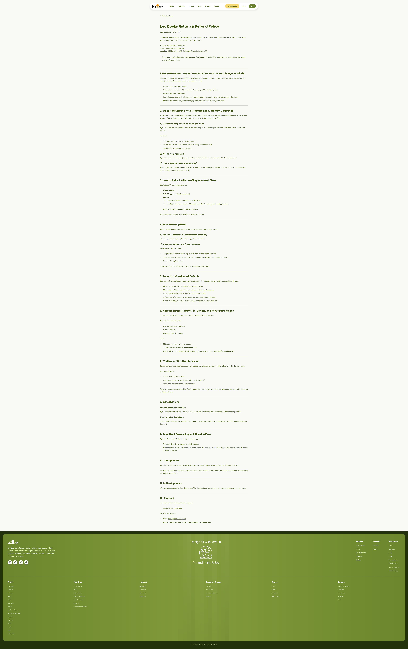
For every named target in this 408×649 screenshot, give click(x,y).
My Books (181, 6)
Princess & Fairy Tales (14, 613)
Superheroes (11, 617)
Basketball (275, 593)
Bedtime (76, 603)
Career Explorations (344, 586)
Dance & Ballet (78, 593)
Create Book (232, 6)
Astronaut (341, 596)
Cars (9, 630)
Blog (199, 6)
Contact (375, 549)
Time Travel (11, 634)
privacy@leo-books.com (175, 48)
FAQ (390, 553)
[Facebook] (15, 562)
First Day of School (211, 593)
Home (171, 6)
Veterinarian (341, 593)
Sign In (244, 6)
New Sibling (209, 589)
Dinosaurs (11, 586)
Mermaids (11, 603)
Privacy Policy (393, 560)
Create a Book (361, 553)
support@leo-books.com (176, 45)
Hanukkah (143, 593)
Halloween (143, 586)
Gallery (358, 560)
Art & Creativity (78, 586)
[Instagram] (21, 562)
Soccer (274, 586)
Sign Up (252, 6)
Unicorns (10, 593)
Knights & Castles (13, 610)
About (216, 6)
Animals (10, 620)
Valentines (143, 596)
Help (390, 556)
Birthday (208, 586)
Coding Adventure (79, 596)
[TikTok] (26, 562)
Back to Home (167, 16)
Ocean (9, 600)
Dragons (10, 589)
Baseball (274, 589)
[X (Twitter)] (10, 562)
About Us (376, 545)
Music (75, 589)
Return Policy (393, 571)
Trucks (9, 627)
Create (207, 6)
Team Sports (275, 596)
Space (9, 596)
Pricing (191, 6)
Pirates (10, 606)
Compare (392, 549)
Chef (339, 600)
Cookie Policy (393, 564)
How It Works (360, 545)
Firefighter (341, 589)
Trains (9, 623)
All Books (359, 556)
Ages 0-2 (208, 596)
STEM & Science (78, 600)
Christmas (143, 589)
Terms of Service (394, 567)
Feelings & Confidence (80, 606)
